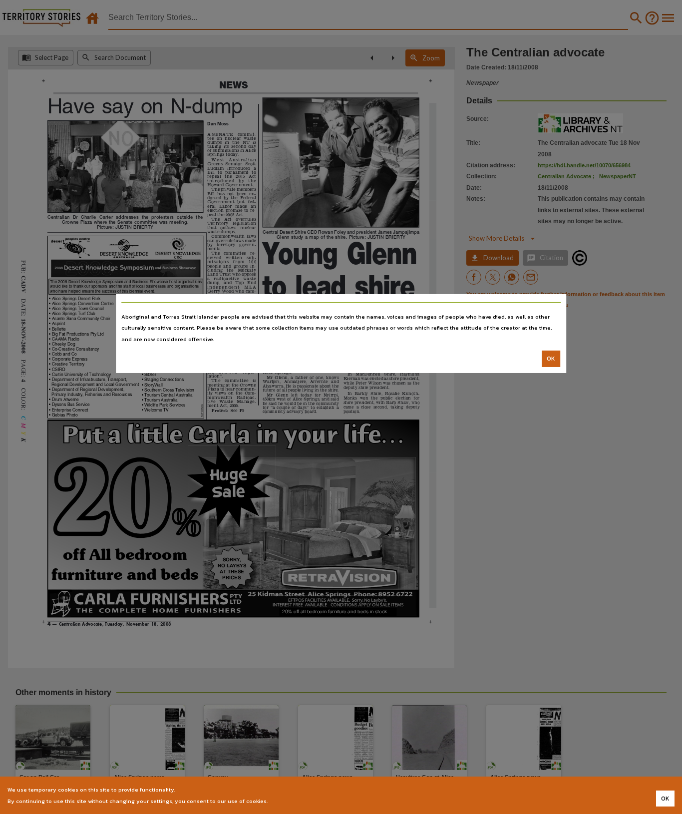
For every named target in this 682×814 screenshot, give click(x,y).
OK (551, 358)
